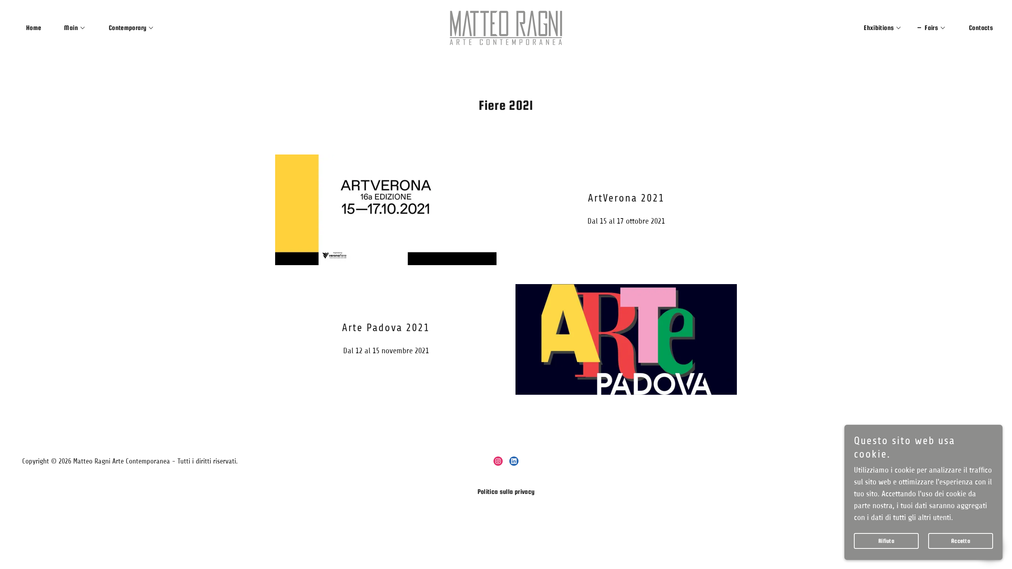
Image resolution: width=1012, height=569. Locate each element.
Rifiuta (886, 540)
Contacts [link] (981, 28)
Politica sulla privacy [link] (506, 492)
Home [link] (33, 28)
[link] (506, 27)
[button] (71, 28)
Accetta (960, 540)
